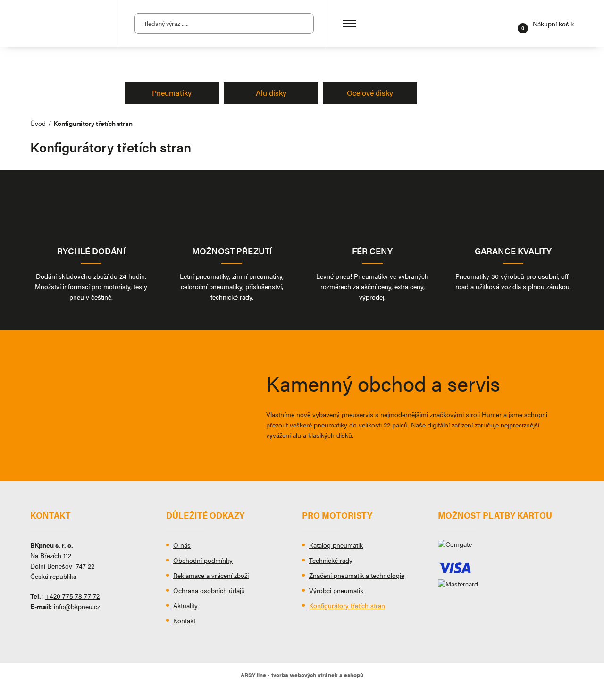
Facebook (37, 628)
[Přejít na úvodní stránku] (68, 24)
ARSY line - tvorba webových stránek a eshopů (302, 674)
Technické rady (330, 560)
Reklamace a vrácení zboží (211, 575)
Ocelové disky (370, 92)
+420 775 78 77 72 (72, 596)
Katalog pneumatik (336, 545)
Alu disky (271, 92)
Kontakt (184, 620)
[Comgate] (506, 548)
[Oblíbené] (507, 23)
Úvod (38, 123)
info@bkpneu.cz (77, 606)
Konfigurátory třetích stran (347, 605)
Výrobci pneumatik (336, 590)
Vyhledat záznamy (303, 23)
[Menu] (350, 24)
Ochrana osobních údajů (209, 590)
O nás (182, 545)
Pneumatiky (172, 92)
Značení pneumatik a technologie (356, 575)
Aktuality (185, 605)
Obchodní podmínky (203, 560)
